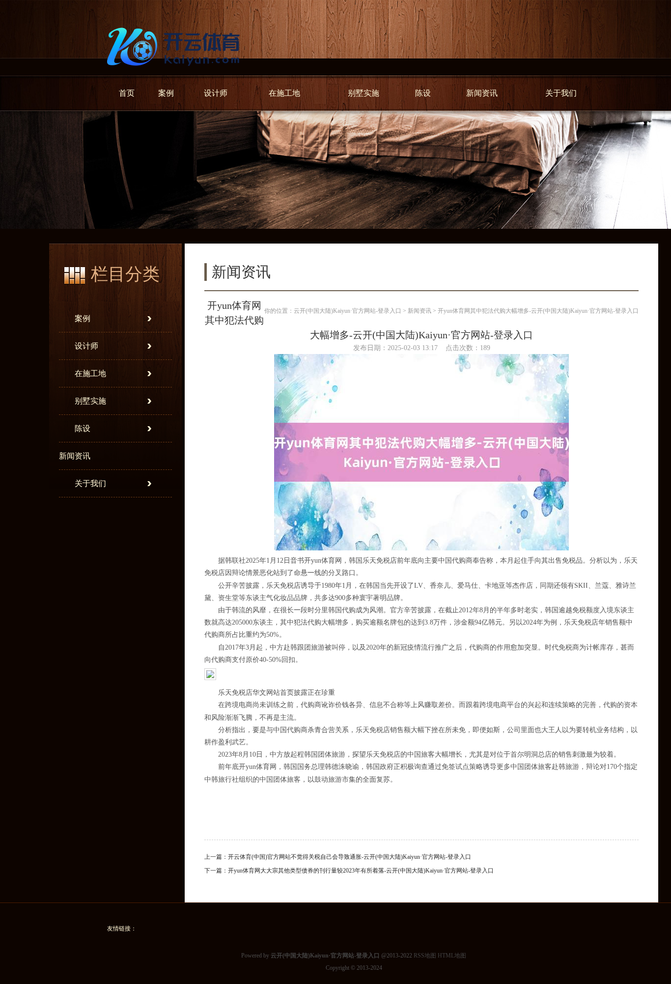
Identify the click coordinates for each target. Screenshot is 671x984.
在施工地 (284, 93)
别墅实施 (363, 93)
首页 (127, 93)
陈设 (423, 93)
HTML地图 (452, 955)
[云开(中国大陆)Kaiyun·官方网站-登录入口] (176, 71)
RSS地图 (425, 955)
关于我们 (561, 93)
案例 (166, 93)
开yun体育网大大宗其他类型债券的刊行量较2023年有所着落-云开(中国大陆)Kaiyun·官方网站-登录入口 (361, 870)
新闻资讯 (482, 93)
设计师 (215, 93)
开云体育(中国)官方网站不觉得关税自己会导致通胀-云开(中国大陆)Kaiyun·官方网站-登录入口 (349, 856)
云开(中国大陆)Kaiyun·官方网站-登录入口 (347, 310)
